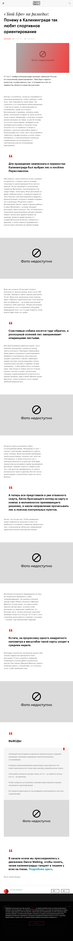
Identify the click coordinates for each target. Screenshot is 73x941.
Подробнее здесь (40, 869)
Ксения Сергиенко (16, 889)
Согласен (36, 923)
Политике (59, 917)
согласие (32, 908)
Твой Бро (36, 3)
